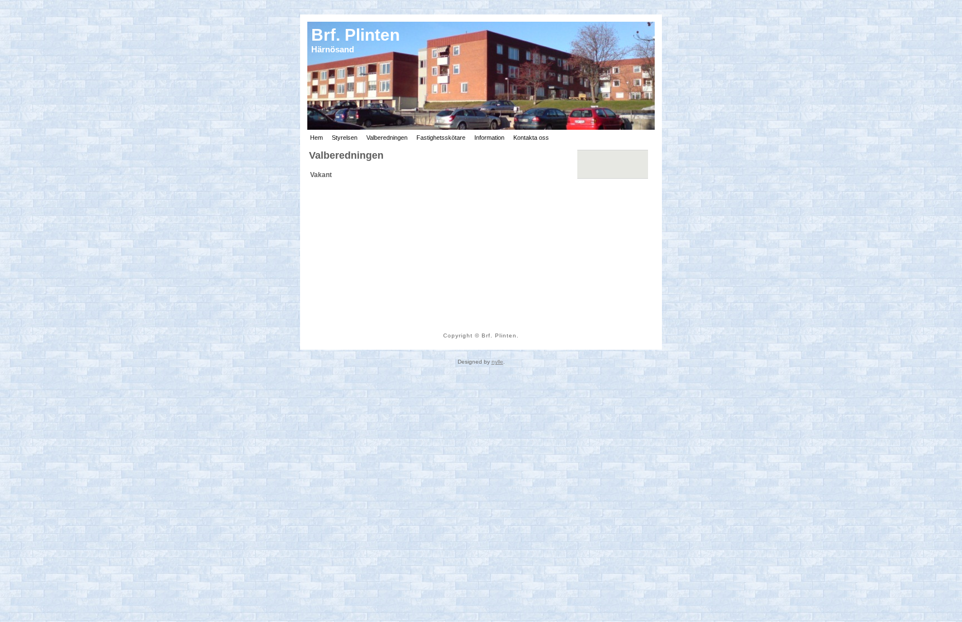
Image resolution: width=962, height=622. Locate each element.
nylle (497, 362)
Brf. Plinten (355, 35)
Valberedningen (346, 155)
